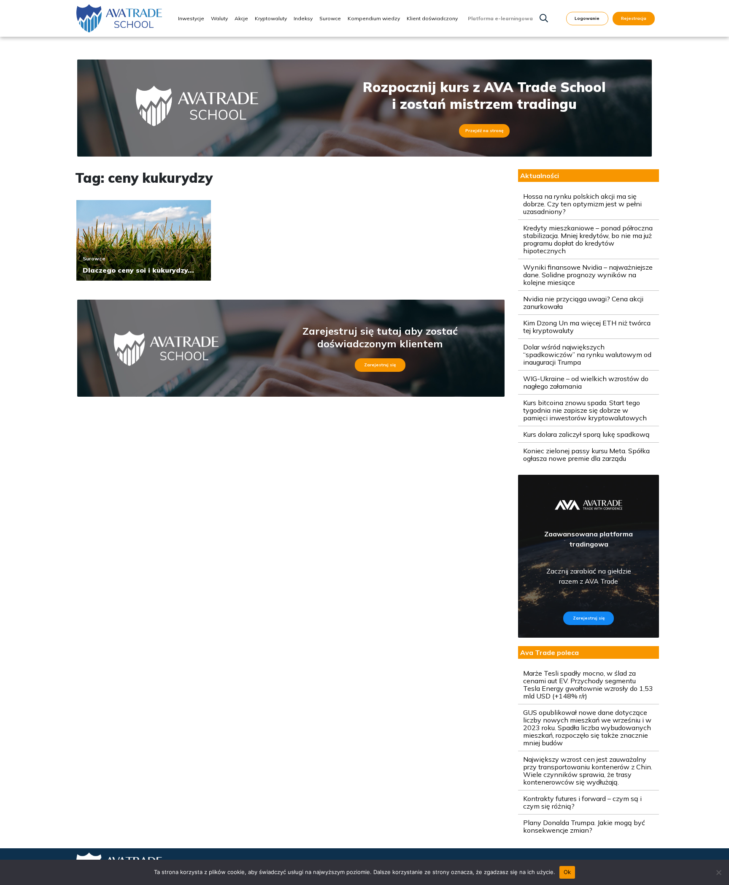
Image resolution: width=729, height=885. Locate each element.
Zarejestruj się (380, 365)
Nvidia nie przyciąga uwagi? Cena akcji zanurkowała (583, 303)
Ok (567, 872)
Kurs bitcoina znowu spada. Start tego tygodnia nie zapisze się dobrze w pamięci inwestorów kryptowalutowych (585, 410)
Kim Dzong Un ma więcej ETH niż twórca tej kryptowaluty (587, 327)
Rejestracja (633, 18)
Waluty (219, 18)
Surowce (330, 18)
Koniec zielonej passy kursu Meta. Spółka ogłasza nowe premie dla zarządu (586, 455)
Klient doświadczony (432, 18)
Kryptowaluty (271, 18)
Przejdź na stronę (484, 130)
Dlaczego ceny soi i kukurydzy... (138, 270)
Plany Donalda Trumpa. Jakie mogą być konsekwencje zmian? (584, 826)
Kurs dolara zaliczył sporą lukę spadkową (586, 434)
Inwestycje (191, 18)
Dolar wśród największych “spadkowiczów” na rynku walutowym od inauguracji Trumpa (587, 354)
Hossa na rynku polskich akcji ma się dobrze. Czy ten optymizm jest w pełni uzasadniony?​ (582, 204)
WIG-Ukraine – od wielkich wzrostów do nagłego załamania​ (585, 382)
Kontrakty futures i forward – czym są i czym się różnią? (582, 802)
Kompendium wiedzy (374, 18)
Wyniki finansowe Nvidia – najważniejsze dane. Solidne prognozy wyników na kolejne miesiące (588, 275)
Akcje (241, 18)
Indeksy (303, 18)
